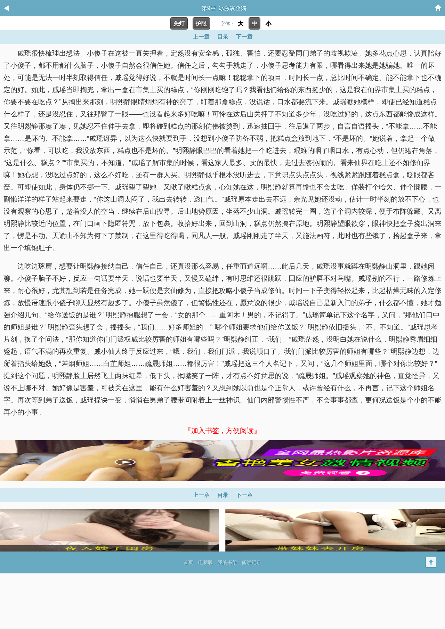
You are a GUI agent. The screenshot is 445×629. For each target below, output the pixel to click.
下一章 (244, 37)
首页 (188, 562)
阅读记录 (251, 562)
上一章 (201, 37)
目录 (222, 37)
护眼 (201, 23)
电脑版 (205, 562)
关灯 (179, 23)
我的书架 (227, 562)
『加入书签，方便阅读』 (222, 430)
